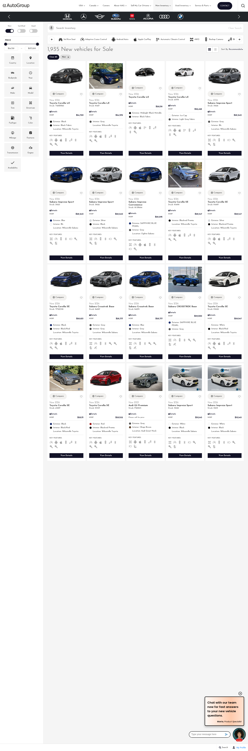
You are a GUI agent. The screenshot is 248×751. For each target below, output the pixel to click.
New (9, 26)
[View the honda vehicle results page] (67, 16)
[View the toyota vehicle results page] (132, 16)
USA (81, 6)
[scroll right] (239, 39)
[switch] (10, 29)
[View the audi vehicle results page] (164, 16)
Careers (106, 6)
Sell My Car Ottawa (140, 6)
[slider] (5, 44)
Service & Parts (202, 6)
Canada (92, 6)
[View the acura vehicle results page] (148, 16)
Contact (224, 6)
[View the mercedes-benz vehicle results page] (83, 16)
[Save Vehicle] (81, 94)
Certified (21, 26)
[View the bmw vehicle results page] (180, 16)
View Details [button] (66, 153)
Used (33, 26)
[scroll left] (52, 39)
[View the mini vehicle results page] (100, 16)
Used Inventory (182, 6)
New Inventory (162, 6)
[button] (243, 5)
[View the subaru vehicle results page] (116, 16)
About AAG (119, 6)
